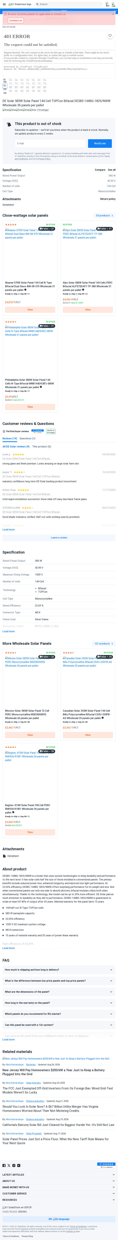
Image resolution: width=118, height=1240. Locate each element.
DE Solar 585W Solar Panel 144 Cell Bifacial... (26, 458)
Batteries (31, 1064)
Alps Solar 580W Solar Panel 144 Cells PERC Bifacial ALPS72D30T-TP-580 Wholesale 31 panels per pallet (87, 286)
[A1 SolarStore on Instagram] (13, 1165)
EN (50, 1219)
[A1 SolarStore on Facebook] (4, 1165)
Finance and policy (35, 1101)
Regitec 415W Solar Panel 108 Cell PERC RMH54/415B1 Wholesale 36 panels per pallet (27, 809)
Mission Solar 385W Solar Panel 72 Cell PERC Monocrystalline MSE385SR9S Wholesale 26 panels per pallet (27, 714)
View (30, 309)
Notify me (100, 143)
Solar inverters (33, 1083)
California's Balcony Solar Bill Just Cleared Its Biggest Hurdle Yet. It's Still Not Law (58, 1125)
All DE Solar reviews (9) (16, 446)
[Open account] (107, 4)
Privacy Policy (44, 159)
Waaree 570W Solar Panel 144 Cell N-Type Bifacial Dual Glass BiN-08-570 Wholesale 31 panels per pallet (30, 286)
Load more (8, 529)
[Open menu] (4, 4)
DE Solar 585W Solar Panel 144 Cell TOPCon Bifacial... (31, 476)
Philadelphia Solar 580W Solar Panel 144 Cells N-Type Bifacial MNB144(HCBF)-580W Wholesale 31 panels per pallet (29, 383)
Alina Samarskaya (15, 1064)
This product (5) (41, 446)
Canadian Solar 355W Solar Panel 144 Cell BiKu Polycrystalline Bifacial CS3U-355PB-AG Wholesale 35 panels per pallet (86, 714)
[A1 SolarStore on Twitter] (8, 1165)
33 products (103, 215)
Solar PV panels (34, 1133)
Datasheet (8, 204)
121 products (102, 643)
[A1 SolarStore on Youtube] (18, 1165)
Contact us (70, 1231)
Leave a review (59, 537)
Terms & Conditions (78, 1226)
